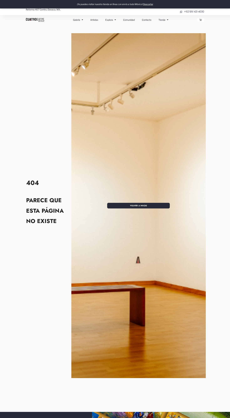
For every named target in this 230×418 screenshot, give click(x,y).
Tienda (161, 19)
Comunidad (129, 19)
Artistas (94, 19)
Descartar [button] (148, 4)
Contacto (146, 19)
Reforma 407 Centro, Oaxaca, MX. (43, 9)
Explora (109, 19)
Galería (76, 19)
